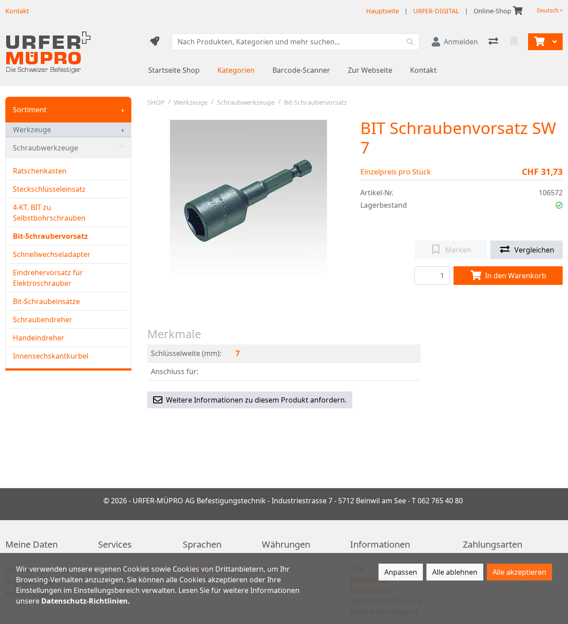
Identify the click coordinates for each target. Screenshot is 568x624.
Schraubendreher (42, 319)
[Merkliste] (515, 42)
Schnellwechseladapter (52, 254)
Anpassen (400, 572)
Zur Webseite (370, 70)
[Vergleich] (494, 42)
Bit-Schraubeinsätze (46, 301)
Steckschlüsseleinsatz (49, 189)
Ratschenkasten (40, 171)
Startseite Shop (174, 70)
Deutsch (548, 10)
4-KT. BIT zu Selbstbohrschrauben (49, 212)
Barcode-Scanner (301, 70)
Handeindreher (38, 338)
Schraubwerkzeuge (45, 148)
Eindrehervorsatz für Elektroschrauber (48, 278)
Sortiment (30, 110)
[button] (559, 205)
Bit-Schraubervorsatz (50, 236)
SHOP (156, 102)
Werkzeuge (32, 129)
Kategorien (236, 70)
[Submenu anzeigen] (123, 109)
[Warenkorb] (538, 41)
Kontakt (423, 70)
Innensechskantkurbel (50, 356)
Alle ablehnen (454, 572)
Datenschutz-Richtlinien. (85, 601)
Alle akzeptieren (519, 572)
